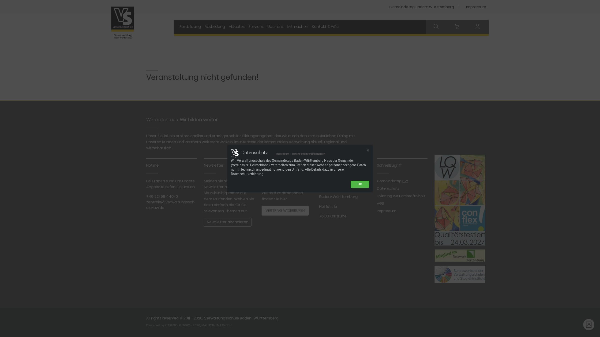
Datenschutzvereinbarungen (308, 153)
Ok (360, 184)
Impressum (282, 153)
